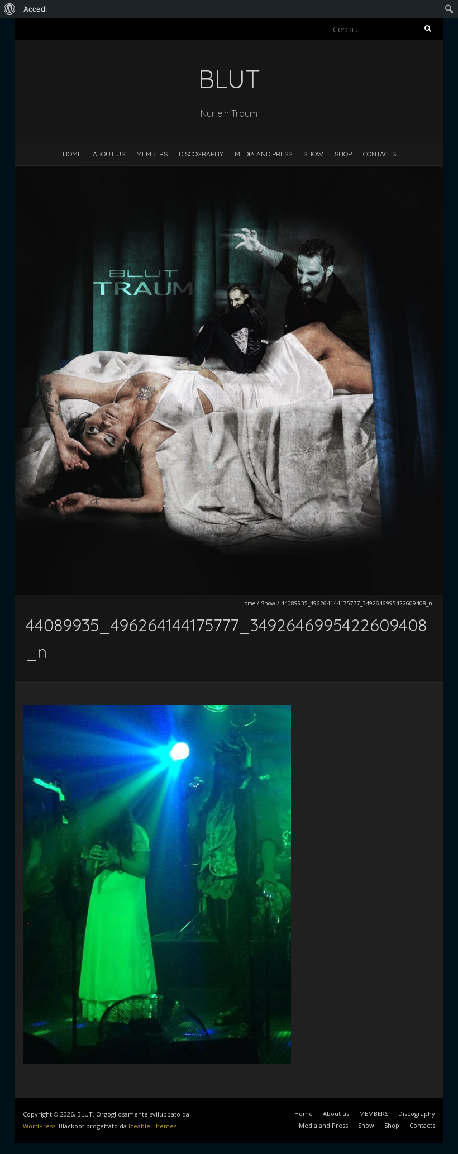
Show (313, 154)
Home (72, 154)
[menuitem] (10, 9)
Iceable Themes (152, 1126)
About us (109, 154)
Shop (343, 154)
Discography (201, 154)
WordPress (39, 1126)
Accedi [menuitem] (35, 8)
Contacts (379, 154)
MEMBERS (152, 154)
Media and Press (263, 154)
